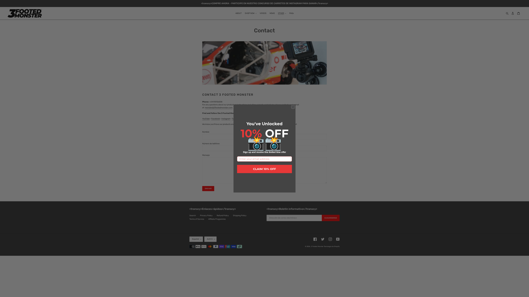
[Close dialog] (293, 107)
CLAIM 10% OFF (264, 169)
